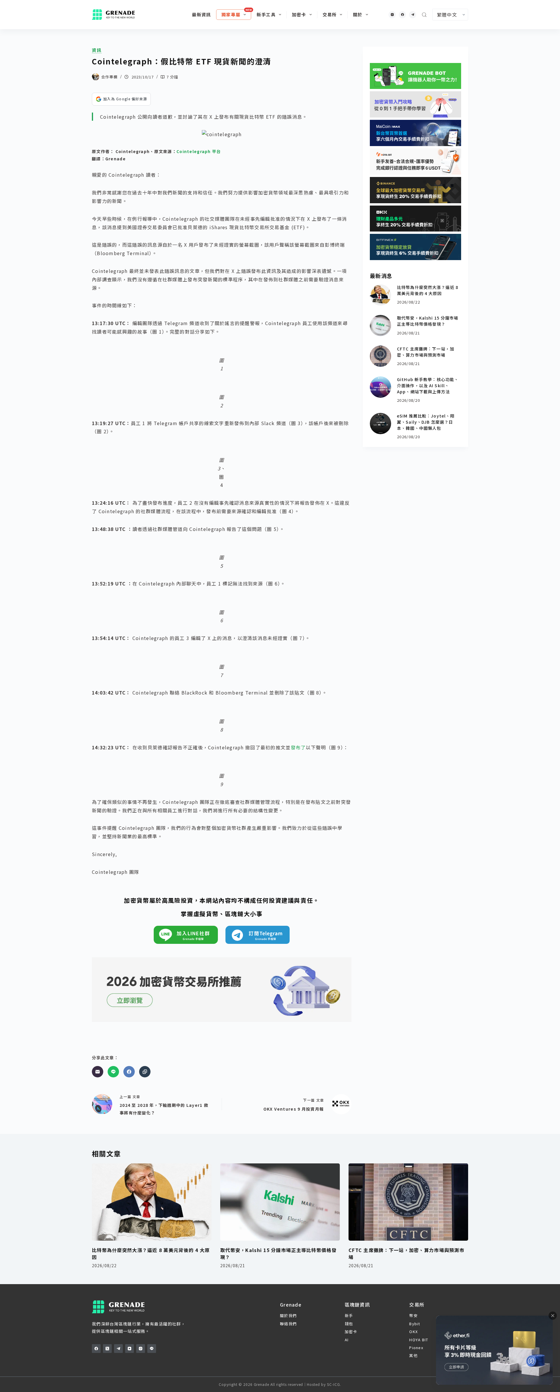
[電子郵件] (97, 1071)
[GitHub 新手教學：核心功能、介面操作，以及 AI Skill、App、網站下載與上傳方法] (380, 387)
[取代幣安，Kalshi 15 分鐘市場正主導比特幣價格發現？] (380, 325)
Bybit (414, 1323)
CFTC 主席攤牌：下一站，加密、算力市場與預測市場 (425, 352)
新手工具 (266, 14)
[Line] (113, 1071)
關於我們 (288, 1315)
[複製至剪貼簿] (144, 1071)
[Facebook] (402, 14)
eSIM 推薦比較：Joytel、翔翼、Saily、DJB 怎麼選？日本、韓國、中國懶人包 (425, 422)
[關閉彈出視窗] (553, 1316)
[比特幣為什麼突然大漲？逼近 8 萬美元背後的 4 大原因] (380, 295)
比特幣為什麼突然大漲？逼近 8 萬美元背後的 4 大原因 (427, 290)
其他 (413, 1355)
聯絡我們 (288, 1323)
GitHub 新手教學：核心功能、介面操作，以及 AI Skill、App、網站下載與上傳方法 (428, 385)
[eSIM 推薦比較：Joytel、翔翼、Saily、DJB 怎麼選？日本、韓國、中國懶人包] (380, 423)
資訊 (97, 50)
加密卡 (299, 14)
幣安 (413, 1315)
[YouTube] (129, 1348)
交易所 (330, 14)
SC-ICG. (334, 1384)
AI (347, 1339)
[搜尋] (424, 15)
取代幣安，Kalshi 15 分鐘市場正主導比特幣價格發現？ (427, 321)
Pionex (416, 1347)
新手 (349, 1315)
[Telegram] (412, 14)
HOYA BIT (418, 1339)
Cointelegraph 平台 (198, 151)
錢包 (349, 1323)
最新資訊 (201, 14)
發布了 (298, 747)
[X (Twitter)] (107, 1348)
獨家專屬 (230, 14)
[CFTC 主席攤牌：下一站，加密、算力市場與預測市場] (380, 356)
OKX (413, 1331)
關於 (357, 14)
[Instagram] (392, 14)
